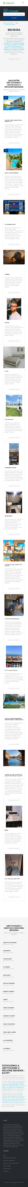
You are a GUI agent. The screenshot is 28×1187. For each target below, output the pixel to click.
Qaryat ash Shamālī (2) (14, 41)
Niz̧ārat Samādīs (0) (15, 1084)
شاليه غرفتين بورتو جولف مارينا (12, 878)
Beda (6, 830)
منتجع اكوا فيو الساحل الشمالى (12, 618)
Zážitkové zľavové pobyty (10, 1157)
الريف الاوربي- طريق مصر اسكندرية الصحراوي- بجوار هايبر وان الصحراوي (13, 775)
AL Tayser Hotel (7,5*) (15, 1097)
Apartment (8, 516)
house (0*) (19, 1099)
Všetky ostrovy (7, 1168)
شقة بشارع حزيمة (9, 419)
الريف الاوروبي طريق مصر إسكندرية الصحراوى (13, 565)
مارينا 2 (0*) (4, 1099)
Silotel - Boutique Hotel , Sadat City (13, 121)
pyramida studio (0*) (9, 1101)
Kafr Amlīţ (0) (17, 48)
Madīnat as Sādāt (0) (14, 50)
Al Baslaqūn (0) (20, 1087)
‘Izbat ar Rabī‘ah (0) (12, 45)
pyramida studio (10, 467)
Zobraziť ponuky (14, 59)
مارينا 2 (6, 371)
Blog (4, 1155)
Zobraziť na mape (9, 944)
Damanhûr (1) (8, 43)
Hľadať (14, 18)
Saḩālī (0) (10, 1086)
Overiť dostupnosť (14, 143)
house (7, 322)
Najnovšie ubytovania (8, 1160)
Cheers (7, 274)
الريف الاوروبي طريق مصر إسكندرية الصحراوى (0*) (13, 1102)
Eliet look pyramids (11, 173)
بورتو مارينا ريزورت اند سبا (11, 670)
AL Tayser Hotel (10, 224)
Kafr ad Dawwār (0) (14, 46)
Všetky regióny (7, 1166)
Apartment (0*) (19, 1101)
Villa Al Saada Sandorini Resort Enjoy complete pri (14, 719)
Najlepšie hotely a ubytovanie (11, 1163)
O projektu (6, 1171)
